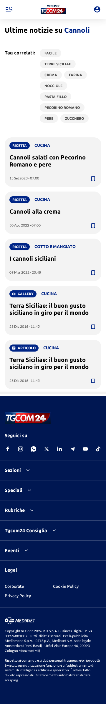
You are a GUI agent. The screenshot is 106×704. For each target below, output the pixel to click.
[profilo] (97, 9)
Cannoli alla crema (35, 211)
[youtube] (85, 449)
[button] (53, 9)
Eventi (12, 550)
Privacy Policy (18, 595)
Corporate (14, 586)
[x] (46, 449)
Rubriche (15, 510)
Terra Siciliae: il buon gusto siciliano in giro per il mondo (49, 309)
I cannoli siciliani (32, 258)
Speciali (13, 490)
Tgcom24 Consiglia (26, 530)
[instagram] (21, 449)
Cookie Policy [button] (66, 586)
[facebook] (8, 449)
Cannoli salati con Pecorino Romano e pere (47, 161)
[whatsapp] (34, 449)
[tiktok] (98, 449)
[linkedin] (59, 449)
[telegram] (72, 449)
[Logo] (53, 9)
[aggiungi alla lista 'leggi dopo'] (93, 178)
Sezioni (13, 470)
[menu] (9, 9)
